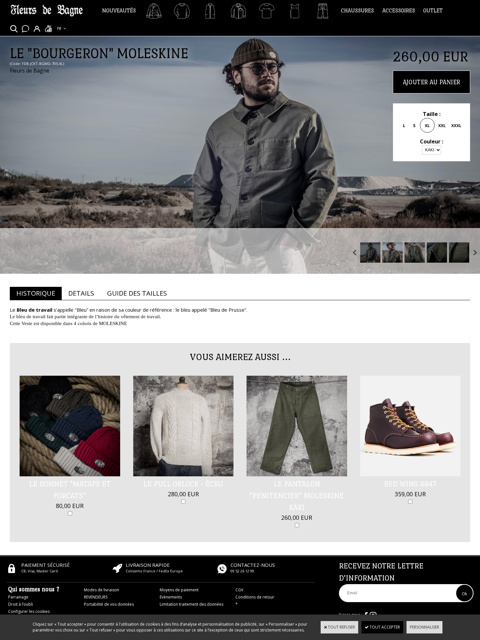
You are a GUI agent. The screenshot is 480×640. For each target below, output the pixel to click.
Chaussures (357, 11)
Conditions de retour (254, 597)
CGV (239, 590)
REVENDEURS (95, 597)
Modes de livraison (101, 590)
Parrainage (18, 597)
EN (59, 35)
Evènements (171, 597)
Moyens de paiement (179, 590)
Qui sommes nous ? (33, 589)
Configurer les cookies (29, 611)
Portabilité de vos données (109, 604)
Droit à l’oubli (20, 604)
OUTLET (433, 11)
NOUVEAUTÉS (119, 11)
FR (59, 28)
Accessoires (398, 11)
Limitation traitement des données (191, 604)
